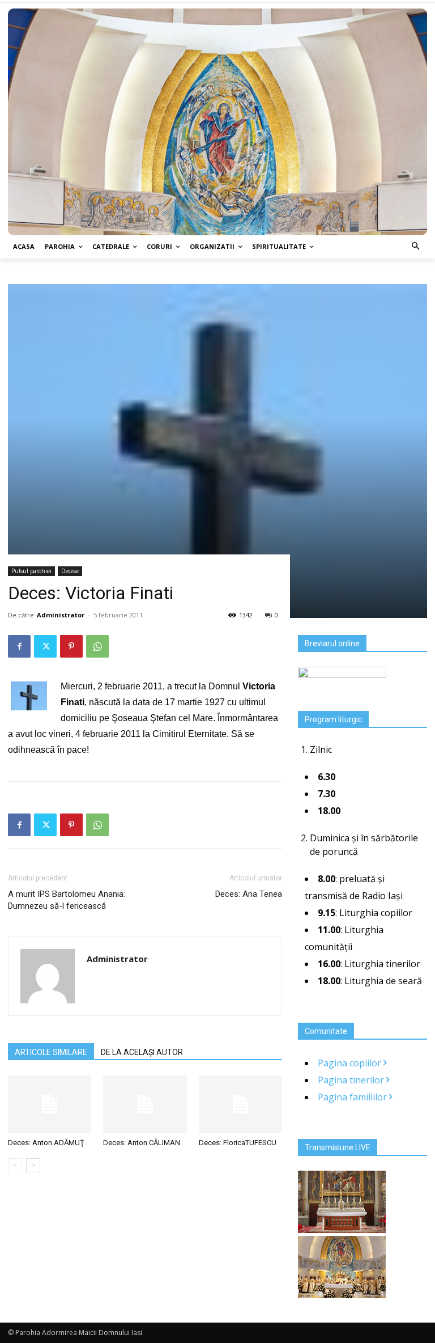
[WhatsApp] (97, 646)
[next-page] (33, 1165)
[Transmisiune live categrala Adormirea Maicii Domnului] (342, 1229)
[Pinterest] (71, 646)
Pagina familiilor (353, 1097)
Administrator (60, 615)
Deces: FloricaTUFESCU (237, 1142)
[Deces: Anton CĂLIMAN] (144, 1104)
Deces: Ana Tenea (248, 894)
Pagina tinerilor (352, 1080)
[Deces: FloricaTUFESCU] (240, 1104)
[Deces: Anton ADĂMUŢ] (49, 1104)
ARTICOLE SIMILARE (51, 1052)
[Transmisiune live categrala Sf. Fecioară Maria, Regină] (342, 1295)
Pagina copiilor (350, 1063)
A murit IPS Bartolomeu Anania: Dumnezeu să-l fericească (66, 900)
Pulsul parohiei (31, 571)
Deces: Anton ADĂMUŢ (46, 1142)
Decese (70, 571)
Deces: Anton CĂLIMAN (141, 1142)
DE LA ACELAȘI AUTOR (142, 1052)
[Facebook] (19, 646)
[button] (416, 247)
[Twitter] (45, 646)
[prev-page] (15, 1165)
